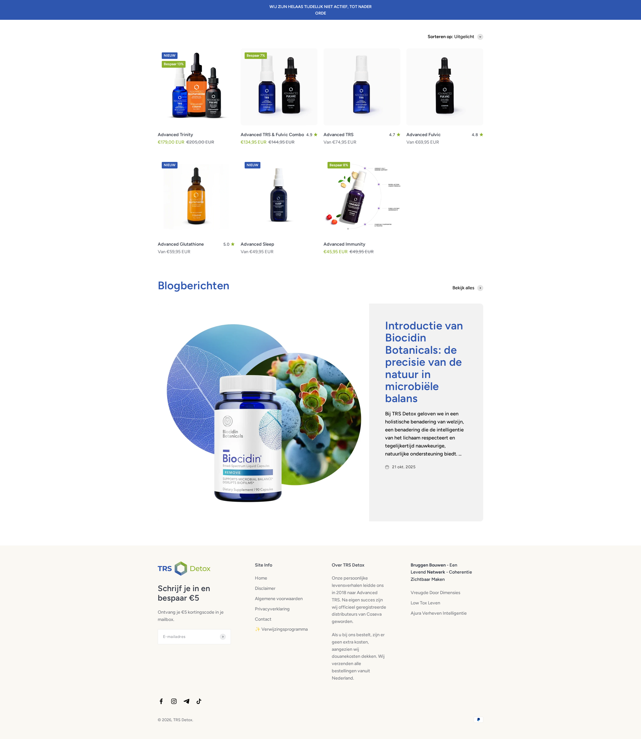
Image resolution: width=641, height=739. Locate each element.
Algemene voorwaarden (279, 598)
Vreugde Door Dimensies (435, 592)
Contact (263, 619)
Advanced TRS (339, 134)
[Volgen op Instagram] (174, 701)
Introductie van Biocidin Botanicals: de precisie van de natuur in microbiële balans (424, 362)
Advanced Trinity (175, 134)
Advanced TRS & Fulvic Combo (272, 134)
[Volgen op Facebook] (161, 701)
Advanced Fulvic (423, 134)
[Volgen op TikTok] (199, 701)
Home (261, 578)
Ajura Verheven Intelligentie (439, 613)
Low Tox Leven (425, 603)
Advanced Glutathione (181, 244)
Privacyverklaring (272, 609)
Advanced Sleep (257, 244)
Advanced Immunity (344, 244)
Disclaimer (265, 588)
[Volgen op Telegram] (186, 701)
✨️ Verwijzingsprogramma (281, 629)
